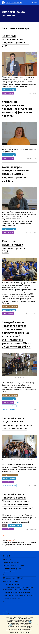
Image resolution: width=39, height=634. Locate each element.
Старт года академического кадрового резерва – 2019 (15, 246)
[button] (3, 364)
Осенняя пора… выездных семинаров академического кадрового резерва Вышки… (15, 174)
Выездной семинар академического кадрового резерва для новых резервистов (17, 423)
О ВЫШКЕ (6, 556)
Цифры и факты (7, 559)
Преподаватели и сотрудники (12, 568)
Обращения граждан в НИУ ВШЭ (13, 578)
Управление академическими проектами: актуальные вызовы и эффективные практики (17, 109)
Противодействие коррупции (12, 584)
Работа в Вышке (7, 602)
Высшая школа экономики (14, 2)
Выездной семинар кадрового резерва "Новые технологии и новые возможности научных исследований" (17, 501)
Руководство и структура (11, 562)
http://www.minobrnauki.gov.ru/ (12, 611)
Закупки (5, 575)
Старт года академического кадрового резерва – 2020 (15, 40)
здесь (30, 621)
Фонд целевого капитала (10, 581)
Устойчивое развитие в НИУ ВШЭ (13, 565)
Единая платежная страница (11, 599)
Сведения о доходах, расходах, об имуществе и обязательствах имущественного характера (18, 588)
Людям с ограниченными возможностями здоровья (18, 595)
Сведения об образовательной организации (16, 592)
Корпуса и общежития (10, 572)
